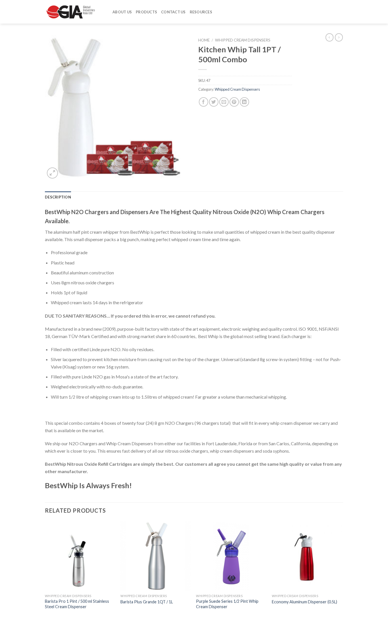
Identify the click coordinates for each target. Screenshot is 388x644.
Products (146, 12)
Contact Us (173, 12)
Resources (201, 12)
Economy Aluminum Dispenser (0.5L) (304, 601)
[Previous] (45, 570)
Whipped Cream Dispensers (242, 40)
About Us (122, 12)
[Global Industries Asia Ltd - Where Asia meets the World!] (74, 12)
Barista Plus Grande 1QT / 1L (146, 601)
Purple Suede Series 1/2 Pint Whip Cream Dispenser (227, 604)
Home (204, 40)
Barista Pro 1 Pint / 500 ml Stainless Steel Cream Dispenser (77, 604)
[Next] (341, 570)
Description (58, 197)
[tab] (58, 197)
